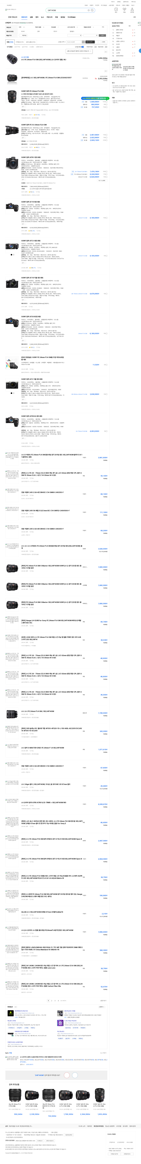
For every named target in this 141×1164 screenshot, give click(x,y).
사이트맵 (118, 1126)
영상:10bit (36, 171)
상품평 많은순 (39, 47)
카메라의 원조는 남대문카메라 (15, 1042)
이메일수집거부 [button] (114, 1154)
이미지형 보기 (99, 42)
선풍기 (118, 47)
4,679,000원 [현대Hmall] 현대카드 (39, 303)
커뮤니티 (118, 5)
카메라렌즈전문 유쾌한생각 (22, 1031)
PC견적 (97, 5)
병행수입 (85, 137)
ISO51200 (28, 212)
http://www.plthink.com (24, 1033)
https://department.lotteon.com (26, 1013)
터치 (58, 164)
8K (28, 171)
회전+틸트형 (37, 164)
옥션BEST (60, 1038)
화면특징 (51, 164)
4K (28, 216)
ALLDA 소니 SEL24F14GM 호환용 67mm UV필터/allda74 (42, 912)
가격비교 (20, 42)
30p (31, 391)
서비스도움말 (129, 1142)
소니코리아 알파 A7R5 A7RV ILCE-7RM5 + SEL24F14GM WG (43, 803)
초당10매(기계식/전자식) (56, 168)
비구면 (27, 100)
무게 (26, 102)
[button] (116, 11)
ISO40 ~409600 (38, 327)
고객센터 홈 (112, 1142)
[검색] (93, 10)
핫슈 (51, 173)
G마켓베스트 (11, 1028)
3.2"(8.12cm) (29, 164)
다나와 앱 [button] (9, 5)
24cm (48, 98)
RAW (22, 169)
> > (35, 372)
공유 (134, 17)
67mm (58, 98)
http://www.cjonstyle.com (74, 1023)
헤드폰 (47, 173)
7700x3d (119, 38)
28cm (48, 130)
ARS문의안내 (127, 1154)
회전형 (31, 208)
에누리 (112, 1)
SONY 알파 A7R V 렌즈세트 (31, 157)
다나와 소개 (82, 1126)
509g (42, 395)
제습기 (118, 35)
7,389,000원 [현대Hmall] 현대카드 (39, 186)
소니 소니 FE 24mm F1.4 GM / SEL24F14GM (37, 711)
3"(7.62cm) (28, 323)
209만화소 (44, 164)
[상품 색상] (11, 255)
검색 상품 (30, 42)
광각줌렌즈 (47, 128)
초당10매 (55, 251)
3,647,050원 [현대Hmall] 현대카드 (39, 403)
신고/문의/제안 (120, 1142)
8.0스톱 (56, 160)
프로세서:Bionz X (26, 384)
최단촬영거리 (42, 98)
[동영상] (16, 126)
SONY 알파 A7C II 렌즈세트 (31, 241)
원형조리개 (53, 100)
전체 (10, 42)
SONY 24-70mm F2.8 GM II (34, 183)
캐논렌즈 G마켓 (12, 1021)
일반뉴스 (22, 1064)
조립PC (91, 5)
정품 (86, 102)
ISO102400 (28, 327)
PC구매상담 (104, 5)
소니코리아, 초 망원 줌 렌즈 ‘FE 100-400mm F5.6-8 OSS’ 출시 (124, 86)
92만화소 (36, 386)
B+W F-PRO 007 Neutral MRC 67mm (37, 110)
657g (54, 434)
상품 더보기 (103, 1000)
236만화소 (37, 423)
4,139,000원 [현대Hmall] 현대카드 (39, 227)
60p (31, 216)
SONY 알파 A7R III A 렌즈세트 (31, 416)
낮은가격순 (17, 47)
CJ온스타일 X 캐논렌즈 (70, 1021)
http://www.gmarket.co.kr (17, 1023)
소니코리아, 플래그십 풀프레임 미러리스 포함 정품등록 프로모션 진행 (41, 1057)
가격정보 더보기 (100, 101)
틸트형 (31, 423)
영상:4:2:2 (43, 171)
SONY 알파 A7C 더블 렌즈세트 (32, 379)
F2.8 (36, 130)
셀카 (55, 164)
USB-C (35, 173)
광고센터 (125, 1126)
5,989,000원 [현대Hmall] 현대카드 (39, 344)
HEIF (24, 214)
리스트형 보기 (96, 42)
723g (52, 175)
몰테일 (118, 1)
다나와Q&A (71, 17)
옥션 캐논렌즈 (60, 1031)
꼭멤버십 (33, 1028)
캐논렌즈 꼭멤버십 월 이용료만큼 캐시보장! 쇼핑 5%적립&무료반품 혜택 (74, 1035)
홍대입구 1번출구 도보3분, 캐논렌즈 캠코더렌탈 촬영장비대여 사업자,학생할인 (82, 1015)
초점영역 (33, 166)
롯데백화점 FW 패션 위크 (21, 1011)
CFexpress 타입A (33, 175)
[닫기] (90, 51)
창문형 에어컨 (119, 56)
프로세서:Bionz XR (26, 162)
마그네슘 (44, 175)
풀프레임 (37, 160)
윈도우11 (118, 50)
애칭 (34, 102)
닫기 (23, 106)
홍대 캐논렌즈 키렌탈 (69, 1011)
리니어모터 (37, 131)
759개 (28, 210)
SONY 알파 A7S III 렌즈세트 (31, 317)
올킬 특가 (67, 1038)
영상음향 (53, 27)
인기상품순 (10, 47)
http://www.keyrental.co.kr (75, 1013)
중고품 (85, 107)
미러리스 (23, 160)
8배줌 (45, 162)
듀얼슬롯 (30, 173)
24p (31, 171)
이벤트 (123, 5)
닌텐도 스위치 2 (120, 41)
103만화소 (37, 208)
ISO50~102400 (37, 426)
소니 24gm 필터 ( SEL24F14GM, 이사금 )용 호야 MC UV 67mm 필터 (45, 784)
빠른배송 (24, 35)
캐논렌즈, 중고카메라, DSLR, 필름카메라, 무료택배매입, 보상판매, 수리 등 (25, 1046)
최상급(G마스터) (55, 97)
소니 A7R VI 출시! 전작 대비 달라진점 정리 (41, 189)
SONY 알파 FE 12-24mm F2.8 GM (34, 125)
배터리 (40, 177)
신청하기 (101, 1007)
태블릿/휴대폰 (87, 27)
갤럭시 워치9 (119, 30)
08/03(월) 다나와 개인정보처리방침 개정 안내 (22, 1126)
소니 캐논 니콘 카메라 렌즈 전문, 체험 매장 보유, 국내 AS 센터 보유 (30, 1035)
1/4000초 (49, 251)
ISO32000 (28, 168)
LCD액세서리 (24, 362)
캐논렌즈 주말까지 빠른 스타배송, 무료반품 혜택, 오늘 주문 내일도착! (24, 1025)
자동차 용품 (38, 27)
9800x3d (119, 33)
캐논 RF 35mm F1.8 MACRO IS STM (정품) (49, 1106)
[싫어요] (67, 1075)
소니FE (41, 97)
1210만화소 (30, 319)
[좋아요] (75, 1075)
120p (31, 331)
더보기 (133, 5)
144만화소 (40, 323)
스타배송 (26, 1028)
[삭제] (89, 10)
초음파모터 (46, 100)
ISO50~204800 (37, 212)
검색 (102, 35)
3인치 (26, 208)
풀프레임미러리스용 (26, 97)
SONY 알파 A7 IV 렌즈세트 (30, 202)
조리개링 (59, 100)
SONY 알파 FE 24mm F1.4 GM (32, 91)
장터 (37, 17)
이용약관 (89, 1126)
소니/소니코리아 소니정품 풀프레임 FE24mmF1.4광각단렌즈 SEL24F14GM (47, 930)
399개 (24, 425)
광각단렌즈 (47, 97)
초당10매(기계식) (54, 212)
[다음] (135, 26)
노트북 (118, 53)
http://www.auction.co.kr (67, 1033)
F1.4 (36, 98)
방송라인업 (67, 1028)
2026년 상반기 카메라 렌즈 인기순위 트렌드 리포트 (128, 68)
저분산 (23, 100)
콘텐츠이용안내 (49, 1141)
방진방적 (40, 100)
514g (42, 258)
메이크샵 (133, 1)
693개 (38, 166)
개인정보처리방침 (99, 1126)
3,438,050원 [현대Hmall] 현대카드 (39, 144)
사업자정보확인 (68, 1135)
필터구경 (53, 98)
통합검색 (24, 17)
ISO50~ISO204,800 (38, 251)
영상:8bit (36, 391)
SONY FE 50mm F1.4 (49, 183)
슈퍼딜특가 (19, 1028)
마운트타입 (36, 97)
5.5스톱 (56, 205)
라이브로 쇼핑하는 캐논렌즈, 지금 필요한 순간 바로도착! (77, 1025)
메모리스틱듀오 (29, 434)
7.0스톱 (56, 244)
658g (52, 219)
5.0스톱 (57, 382)
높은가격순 (25, 47)
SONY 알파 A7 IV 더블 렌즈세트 (32, 278)
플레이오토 (126, 1)
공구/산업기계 (71, 27)
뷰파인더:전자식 (25, 166)
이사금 (37, 102)
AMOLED (54, 247)
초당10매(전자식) (52, 389)
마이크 (43, 173)
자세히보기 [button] (40, 1141)
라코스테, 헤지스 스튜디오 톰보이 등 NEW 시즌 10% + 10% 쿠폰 (30, 1015)
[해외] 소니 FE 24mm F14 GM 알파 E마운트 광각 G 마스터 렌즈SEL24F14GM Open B (51, 839)
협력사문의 (133, 1126)
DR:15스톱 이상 (52, 255)
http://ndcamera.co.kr (16, 1044)
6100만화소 (30, 160)
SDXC (59, 173)
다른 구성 (101, 180)
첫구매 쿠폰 (75, 1028)
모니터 (118, 44)
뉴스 (42, 17)
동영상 (63, 17)
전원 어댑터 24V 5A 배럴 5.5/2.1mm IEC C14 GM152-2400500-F (45, 511)
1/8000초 (46, 168)
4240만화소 (30, 419)
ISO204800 (36, 389)
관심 (44, 115)
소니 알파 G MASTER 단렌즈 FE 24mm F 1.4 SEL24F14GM (42, 748)
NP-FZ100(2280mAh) (49, 177)
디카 (20, 27)
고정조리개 (33, 100)
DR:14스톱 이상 (52, 171)
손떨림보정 (44, 160)
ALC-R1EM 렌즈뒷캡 (32, 141)
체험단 (127, 5)
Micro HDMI (36, 256)
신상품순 (32, 47)
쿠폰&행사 (83, 1028)
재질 (41, 175)
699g (52, 334)
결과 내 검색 (89, 42)
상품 (31, 17)
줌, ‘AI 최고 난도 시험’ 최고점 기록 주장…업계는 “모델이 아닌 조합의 (124, 91)
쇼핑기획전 (111, 5)
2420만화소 (30, 382)
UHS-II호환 (24, 175)
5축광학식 (50, 160)
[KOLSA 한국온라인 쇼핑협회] (9, 1157)
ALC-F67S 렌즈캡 (53, 110)
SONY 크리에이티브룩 (31, 169)
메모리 (55, 173)
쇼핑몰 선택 (61, 42)
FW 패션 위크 (20, 1017)
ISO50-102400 (37, 168)
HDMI (39, 173)
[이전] (133, 26)
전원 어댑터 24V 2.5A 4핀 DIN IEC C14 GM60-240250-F (42, 492)
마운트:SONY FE (37, 162)
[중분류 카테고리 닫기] (22, 27)
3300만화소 (30, 205)
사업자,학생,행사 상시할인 (71, 1017)
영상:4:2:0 (43, 391)
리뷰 (56, 17)
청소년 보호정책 (109, 1126)
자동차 (86, 5)
